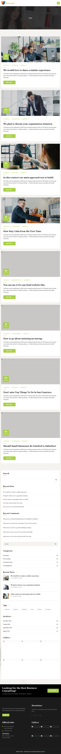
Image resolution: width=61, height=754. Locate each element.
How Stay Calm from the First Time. (22, 231)
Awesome (7, 609)
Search (6, 474)
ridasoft (7, 65)
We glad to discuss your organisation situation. (28, 124)
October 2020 (30, 624)
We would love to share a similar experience (26, 70)
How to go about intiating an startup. (23, 338)
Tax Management (16, 333)
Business (15, 609)
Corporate (24, 609)
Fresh (32, 609)
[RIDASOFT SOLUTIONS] (8, 3)
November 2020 (30, 621)
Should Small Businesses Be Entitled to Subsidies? (29, 446)
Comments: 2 (23, 65)
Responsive (48, 609)
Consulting (15, 65)
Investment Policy (17, 280)
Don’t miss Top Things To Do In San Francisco (27, 392)
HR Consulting (15, 119)
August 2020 (30, 631)
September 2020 (30, 627)
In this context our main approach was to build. (28, 177)
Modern (39, 609)
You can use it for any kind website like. (24, 285)
